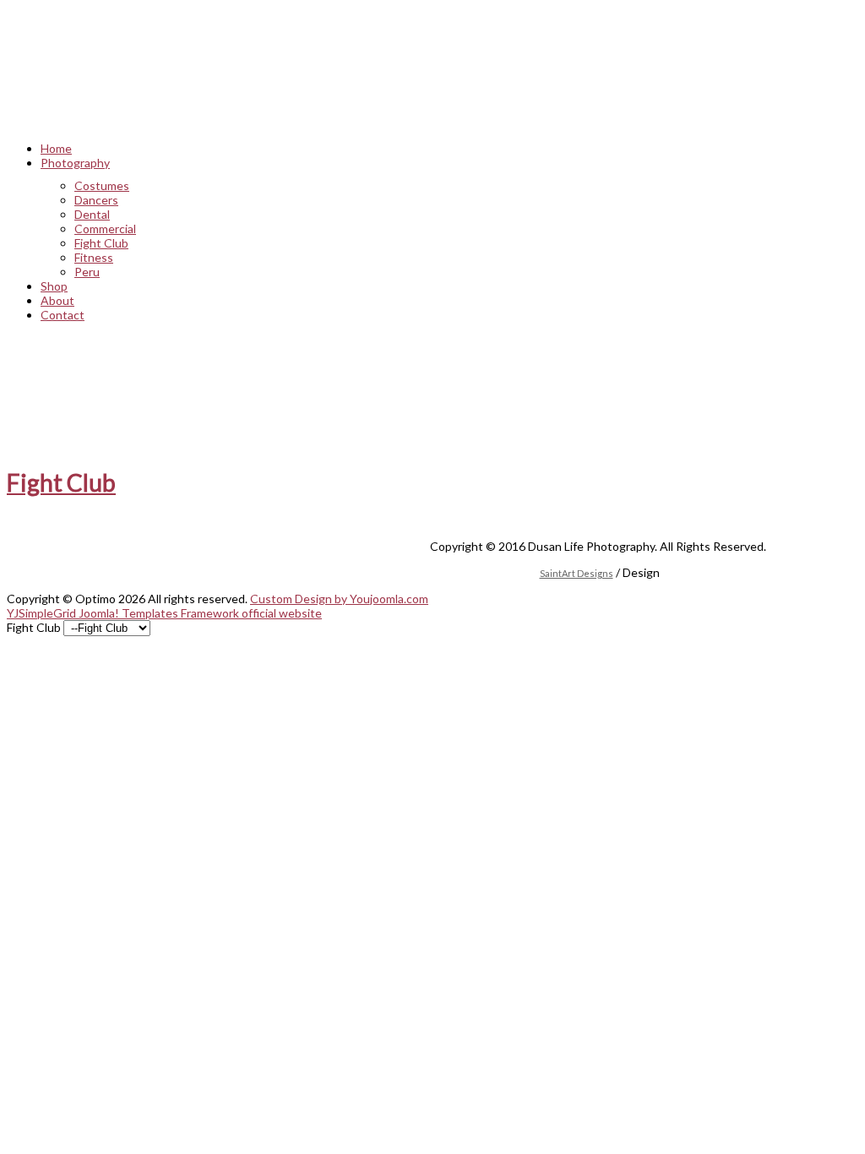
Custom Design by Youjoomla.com (339, 598)
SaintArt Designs (576, 573)
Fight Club (61, 482)
